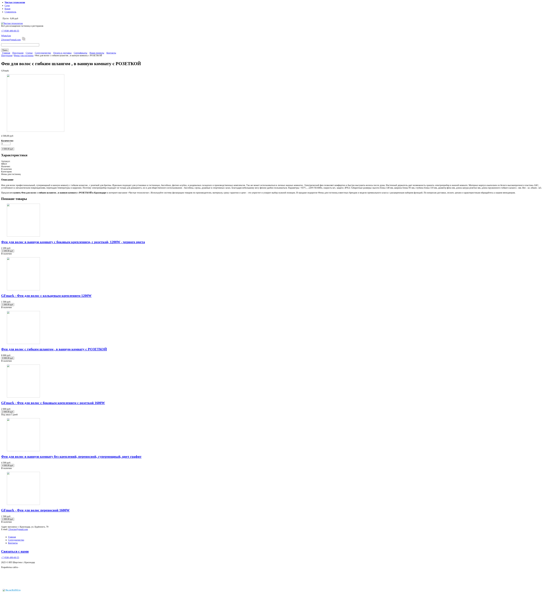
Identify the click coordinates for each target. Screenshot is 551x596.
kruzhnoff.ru (25, 567)
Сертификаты (80, 53)
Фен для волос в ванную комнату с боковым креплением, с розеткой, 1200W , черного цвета (73, 242)
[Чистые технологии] (12, 23)
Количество (7, 140)
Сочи (7, 5)
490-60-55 (10, 31)
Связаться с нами (15, 551)
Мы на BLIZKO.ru (13, 590)
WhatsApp (6, 35)
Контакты (111, 53)
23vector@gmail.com (11, 39)
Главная (6, 53)
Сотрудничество (43, 53)
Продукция (17, 53)
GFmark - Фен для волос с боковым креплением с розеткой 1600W (53, 403)
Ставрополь (10, 12)
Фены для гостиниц (23, 55)
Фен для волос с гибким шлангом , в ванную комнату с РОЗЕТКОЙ (54, 349)
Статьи (29, 53)
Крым (7, 8)
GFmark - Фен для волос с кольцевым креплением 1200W (46, 295)
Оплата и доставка (62, 53)
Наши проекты (97, 53)
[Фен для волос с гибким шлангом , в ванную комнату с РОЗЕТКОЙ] (35, 131)
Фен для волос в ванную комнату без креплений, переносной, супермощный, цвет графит (71, 456)
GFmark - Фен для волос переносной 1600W (35, 510)
